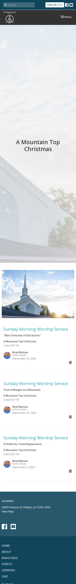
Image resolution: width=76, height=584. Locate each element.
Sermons (8, 570)
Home (6, 545)
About (6, 552)
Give (5, 576)
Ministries (10, 558)
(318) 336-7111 (54, 4)
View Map (8, 511)
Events (7, 564)
